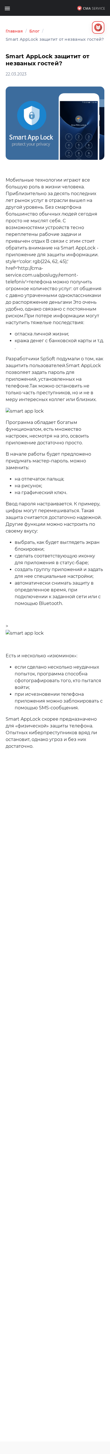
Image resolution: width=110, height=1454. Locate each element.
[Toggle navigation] (7, 8)
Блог (34, 31)
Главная (14, 31)
